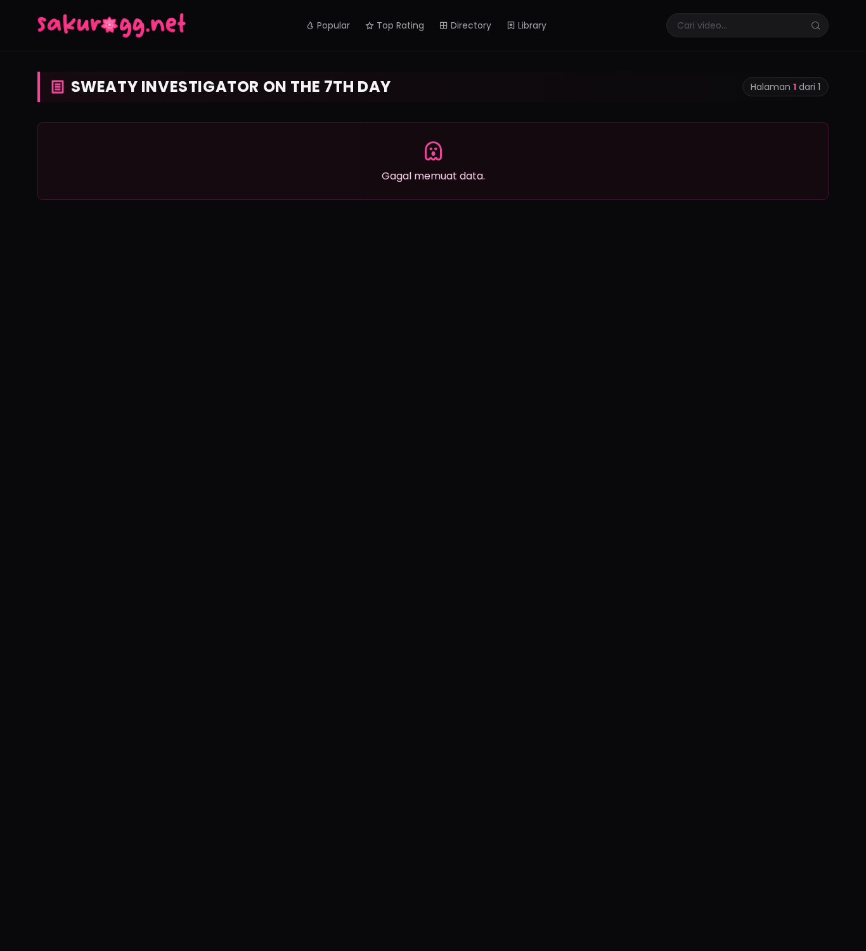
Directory (471, 25)
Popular (333, 25)
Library (532, 25)
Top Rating (400, 25)
